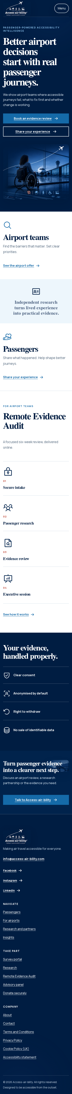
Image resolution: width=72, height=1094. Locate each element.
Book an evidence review (33, 118)
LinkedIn (17, 891)
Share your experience (32, 131)
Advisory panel (13, 984)
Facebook (17, 871)
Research (10, 968)
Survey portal (12, 959)
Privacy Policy (12, 1040)
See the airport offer (18, 265)
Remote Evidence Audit (19, 976)
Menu (62, 8)
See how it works (16, 614)
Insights (8, 937)
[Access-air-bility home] (17, 8)
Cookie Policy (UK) (16, 1049)
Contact (9, 1023)
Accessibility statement (19, 1057)
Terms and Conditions (18, 1032)
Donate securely (14, 993)
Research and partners (19, 929)
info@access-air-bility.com (23, 859)
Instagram (17, 881)
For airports (11, 920)
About (7, 1015)
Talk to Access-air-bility (33, 800)
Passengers (12, 912)
